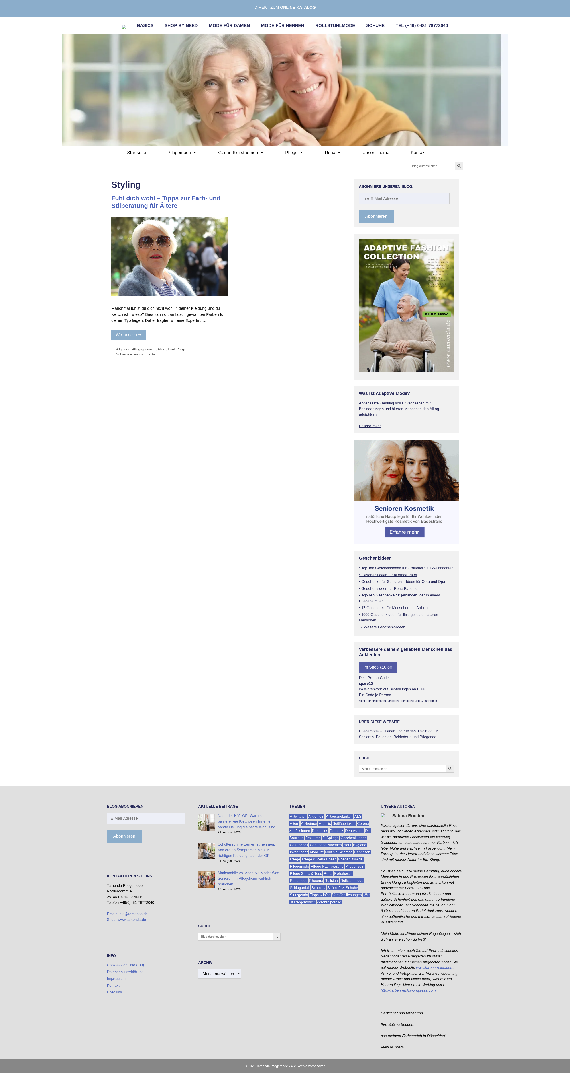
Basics (145, 25)
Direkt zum (285, 7)
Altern (162, 349)
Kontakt (418, 152)
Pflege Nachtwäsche (327, 866)
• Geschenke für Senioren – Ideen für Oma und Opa (402, 582)
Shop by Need (181, 25)
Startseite (136, 152)
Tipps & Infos (320, 895)
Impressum (116, 978)
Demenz (336, 831)
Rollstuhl (332, 881)
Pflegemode (179, 152)
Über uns (114, 992)
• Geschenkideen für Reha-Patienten (389, 588)
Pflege (291, 152)
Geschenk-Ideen (354, 838)
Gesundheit (299, 845)
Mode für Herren (282, 25)
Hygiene (359, 845)
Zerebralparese (329, 902)
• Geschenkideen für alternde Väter (388, 575)
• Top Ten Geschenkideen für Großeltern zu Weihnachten (406, 568)
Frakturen (313, 838)
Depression (354, 831)
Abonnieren (376, 216)
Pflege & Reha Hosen (319, 859)
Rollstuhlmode (335, 25)
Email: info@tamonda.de (127, 914)
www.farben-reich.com (434, 968)
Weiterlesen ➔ (128, 334)
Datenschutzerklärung (125, 972)
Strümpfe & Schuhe (342, 888)
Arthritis (325, 823)
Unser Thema (375, 152)
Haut (171, 349)
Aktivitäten (298, 816)
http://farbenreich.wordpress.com (408, 990)
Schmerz (318, 888)
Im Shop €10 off (378, 667)
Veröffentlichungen (347, 895)
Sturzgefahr (299, 895)
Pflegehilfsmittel (350, 859)
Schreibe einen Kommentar (136, 354)
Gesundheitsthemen (238, 152)
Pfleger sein (354, 866)
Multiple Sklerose (338, 852)
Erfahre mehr (370, 426)
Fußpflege (330, 838)
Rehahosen (343, 873)
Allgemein (123, 349)
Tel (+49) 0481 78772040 (422, 25)
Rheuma (316, 881)
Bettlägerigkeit (344, 823)
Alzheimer (309, 823)
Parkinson (362, 852)
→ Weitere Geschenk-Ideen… (384, 627)
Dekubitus (320, 831)
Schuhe (375, 25)
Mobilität (316, 852)
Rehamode (298, 881)
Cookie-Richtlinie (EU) (125, 965)
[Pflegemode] (285, 90)
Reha (330, 152)
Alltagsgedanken (144, 349)
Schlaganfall (300, 888)
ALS (357, 816)
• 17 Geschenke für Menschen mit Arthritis (394, 608)
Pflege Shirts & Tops (306, 873)
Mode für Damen (229, 25)
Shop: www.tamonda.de (126, 920)
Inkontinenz (299, 852)
